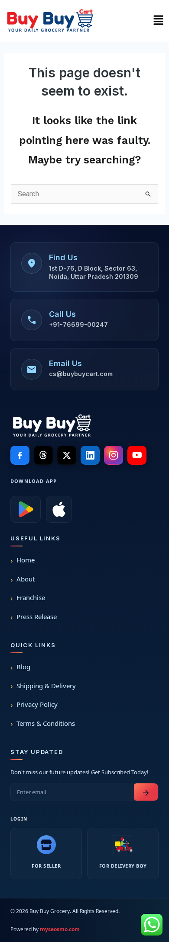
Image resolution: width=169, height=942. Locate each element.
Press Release (36, 616)
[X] (66, 455)
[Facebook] (19, 455)
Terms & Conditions (45, 723)
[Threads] (43, 455)
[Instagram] (113, 455)
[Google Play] (25, 509)
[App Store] (59, 509)
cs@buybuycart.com (81, 373)
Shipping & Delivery (46, 685)
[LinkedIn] (90, 455)
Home (25, 560)
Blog (23, 666)
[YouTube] (136, 455)
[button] (158, 20)
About (25, 579)
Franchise (30, 597)
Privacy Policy (37, 704)
